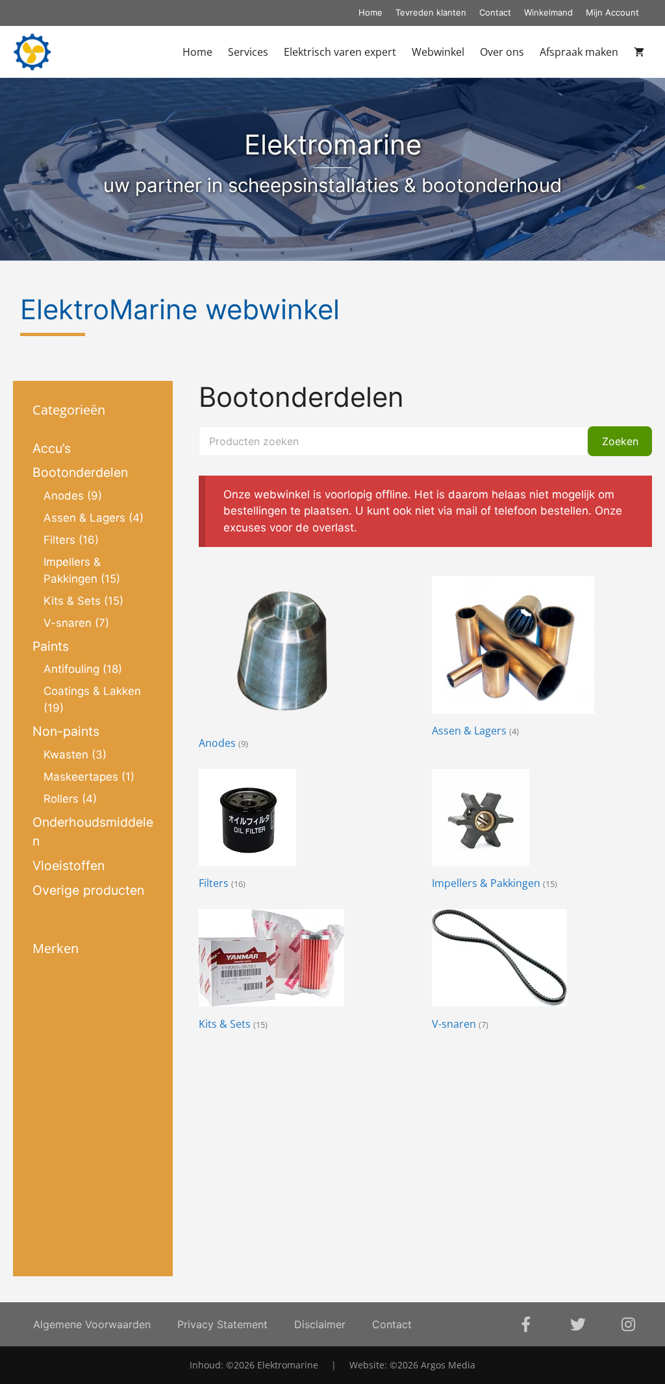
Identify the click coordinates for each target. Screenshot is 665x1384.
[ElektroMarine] (32, 52)
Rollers (61, 798)
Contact (495, 12)
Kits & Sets (72, 600)
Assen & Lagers (84, 517)
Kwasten (66, 754)
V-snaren (68, 622)
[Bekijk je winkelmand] (639, 52)
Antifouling (71, 668)
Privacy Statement (222, 1324)
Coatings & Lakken (92, 691)
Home (370, 12)
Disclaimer (319, 1324)
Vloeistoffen (68, 865)
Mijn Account (612, 12)
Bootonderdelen (80, 472)
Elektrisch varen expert (340, 52)
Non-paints (65, 731)
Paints (50, 646)
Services (248, 52)
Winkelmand (548, 12)
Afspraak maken (579, 52)
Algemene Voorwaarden (92, 1324)
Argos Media (448, 1365)
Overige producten (88, 890)
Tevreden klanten (430, 12)
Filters (59, 539)
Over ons (502, 52)
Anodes (64, 495)
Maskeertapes (81, 776)
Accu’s (51, 448)
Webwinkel (438, 52)
